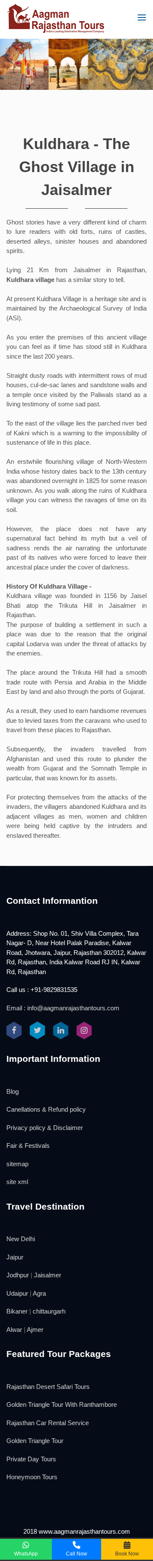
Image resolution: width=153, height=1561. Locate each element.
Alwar (14, 1329)
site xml (17, 1181)
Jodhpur (17, 1275)
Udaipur (17, 1293)
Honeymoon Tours (31, 1477)
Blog (12, 1091)
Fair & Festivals (28, 1145)
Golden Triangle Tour (34, 1440)
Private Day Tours (31, 1459)
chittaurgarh (49, 1311)
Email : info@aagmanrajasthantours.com (62, 1008)
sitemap (17, 1163)
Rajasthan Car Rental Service (47, 1422)
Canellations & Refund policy (46, 1109)
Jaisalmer (47, 1275)
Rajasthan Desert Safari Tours (48, 1386)
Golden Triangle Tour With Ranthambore (61, 1404)
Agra (39, 1293)
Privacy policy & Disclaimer (44, 1127)
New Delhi (20, 1238)
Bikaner (17, 1311)
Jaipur (14, 1257)
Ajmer (35, 1329)
